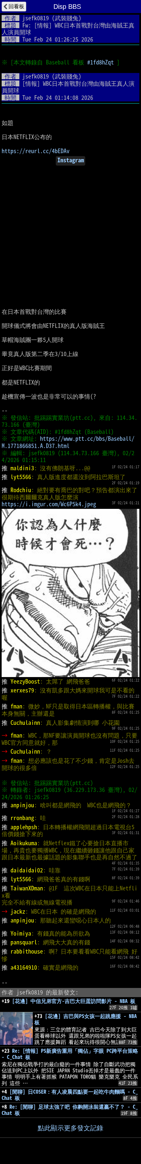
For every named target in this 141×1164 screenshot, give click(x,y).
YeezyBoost (25, 681)
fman (16, 706)
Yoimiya (20, 933)
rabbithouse (26, 951)
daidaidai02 (26, 870)
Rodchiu (20, 490)
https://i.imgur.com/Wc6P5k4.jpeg (49, 504)
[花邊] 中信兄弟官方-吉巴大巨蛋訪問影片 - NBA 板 (73, 1001)
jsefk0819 (35, 18)
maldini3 (22, 468)
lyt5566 (20, 477)
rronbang (22, 818)
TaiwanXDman (26, 888)
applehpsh (23, 827)
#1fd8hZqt (100, 62)
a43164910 (23, 967)
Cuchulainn (25, 722)
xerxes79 (22, 690)
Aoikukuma (23, 843)
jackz (17, 911)
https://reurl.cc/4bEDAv (36, 151)
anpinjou (22, 805)
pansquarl (23, 942)
